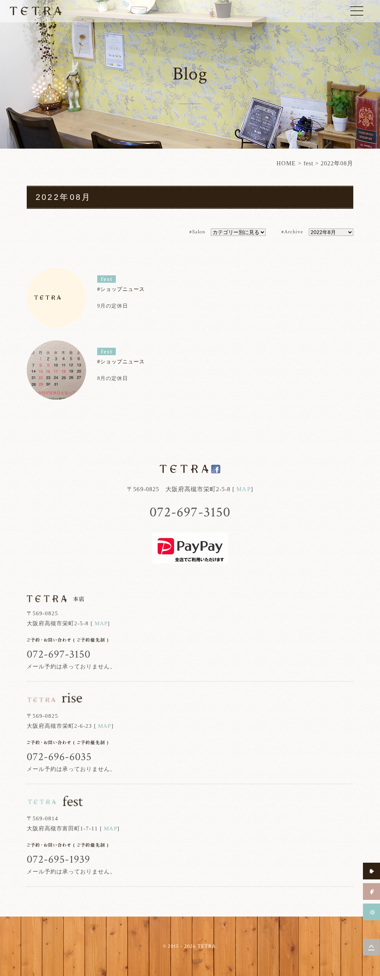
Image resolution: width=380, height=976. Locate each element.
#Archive (292, 231)
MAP (243, 489)
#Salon (197, 231)
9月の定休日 (112, 306)
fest (308, 163)
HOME (286, 163)
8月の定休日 (112, 378)
